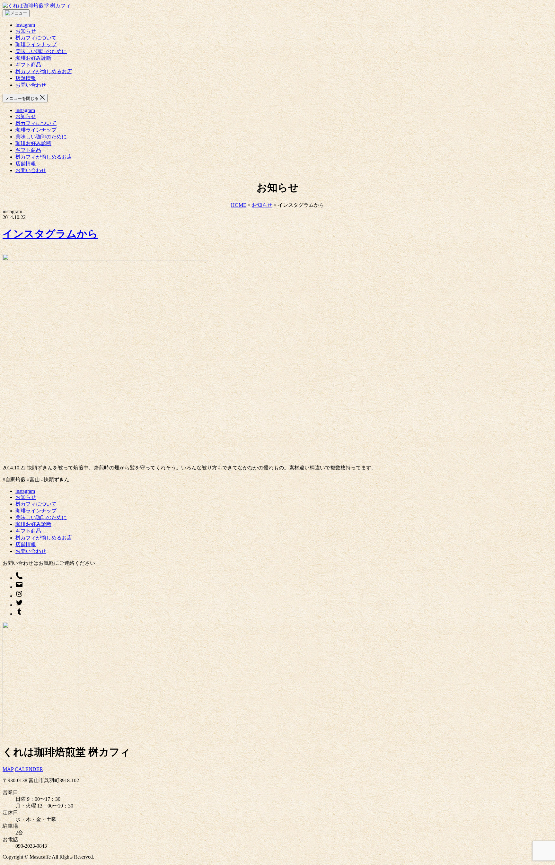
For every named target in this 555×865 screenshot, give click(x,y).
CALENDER (29, 769)
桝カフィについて (36, 37)
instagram (25, 25)
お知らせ (25, 31)
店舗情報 (25, 78)
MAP (8, 769)
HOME (238, 205)
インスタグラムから (50, 234)
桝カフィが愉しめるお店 (43, 71)
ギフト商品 (28, 64)
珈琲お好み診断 (33, 58)
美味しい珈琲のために (41, 51)
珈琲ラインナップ (36, 44)
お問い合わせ (30, 85)
